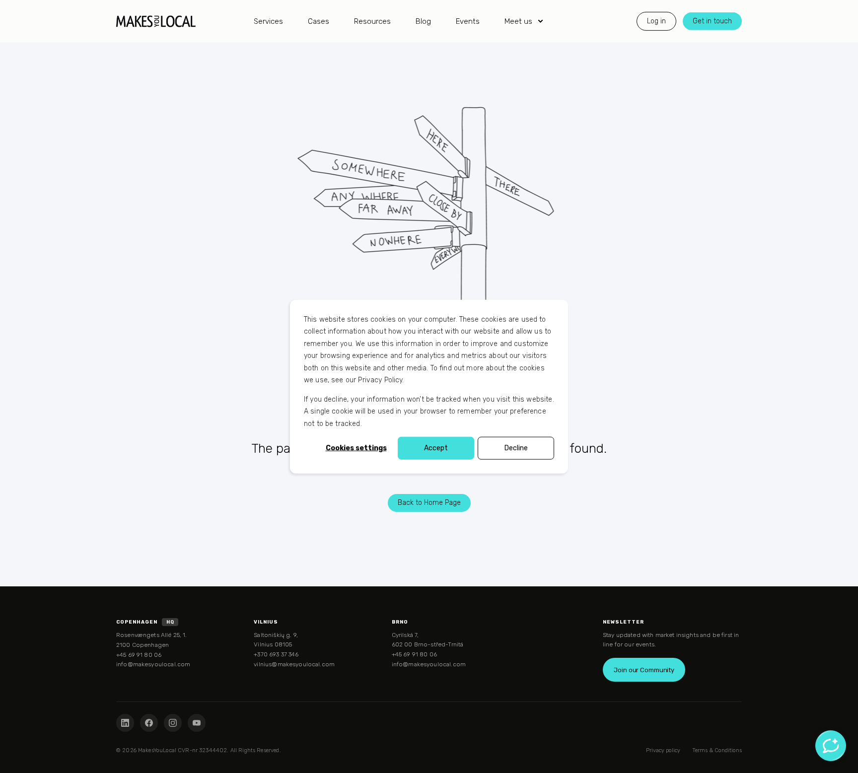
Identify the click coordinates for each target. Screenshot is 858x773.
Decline (516, 448)
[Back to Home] (156, 21)
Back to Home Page (429, 502)
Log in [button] (656, 20)
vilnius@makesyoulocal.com (294, 664)
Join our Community (644, 670)
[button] (12, 761)
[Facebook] (149, 723)
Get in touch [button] (712, 20)
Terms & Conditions (717, 750)
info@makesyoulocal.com (153, 664)
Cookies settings (356, 448)
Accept (436, 448)
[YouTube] (197, 723)
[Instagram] (173, 723)
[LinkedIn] (125, 723)
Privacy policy (663, 750)
